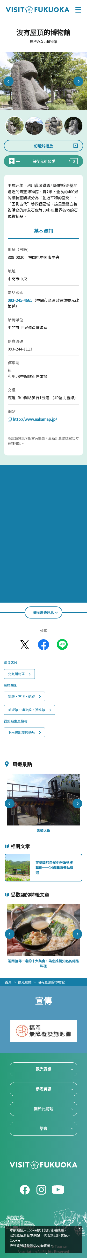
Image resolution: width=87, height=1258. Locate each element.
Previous (9, 81)
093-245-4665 (20, 300)
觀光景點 (24, 982)
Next (78, 81)
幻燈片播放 (43, 146)
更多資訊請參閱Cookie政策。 (32, 1245)
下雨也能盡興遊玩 (21, 732)
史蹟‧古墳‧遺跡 (21, 696)
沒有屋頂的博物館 (51, 982)
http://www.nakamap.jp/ (35, 419)
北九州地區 (16, 673)
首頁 (8, 982)
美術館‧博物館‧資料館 (26, 709)
